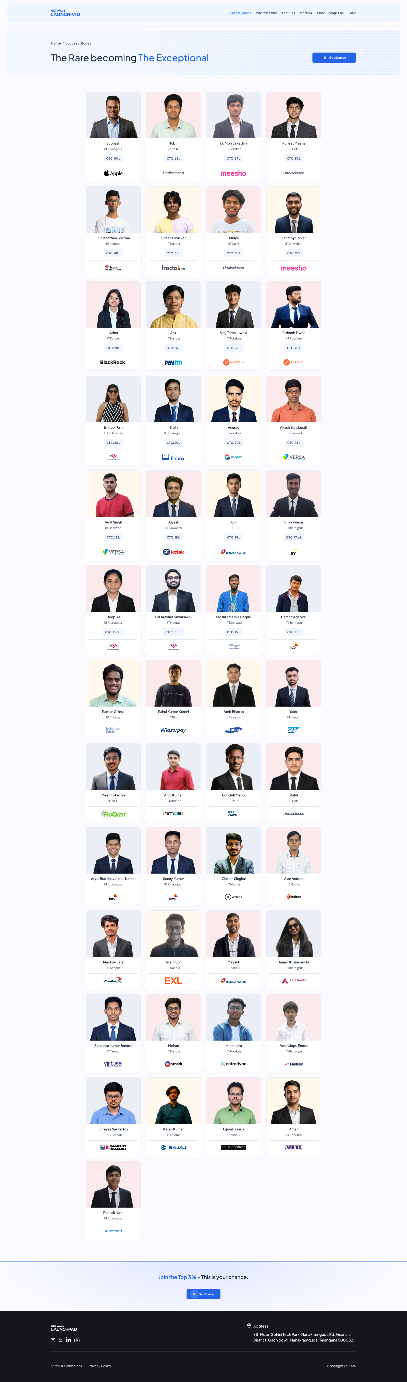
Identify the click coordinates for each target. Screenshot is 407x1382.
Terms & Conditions (66, 1366)
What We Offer (266, 13)
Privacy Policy (100, 1366)
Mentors (306, 13)
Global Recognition (330, 13)
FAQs (352, 13)
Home (56, 43)
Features (288, 13)
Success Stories (240, 13)
